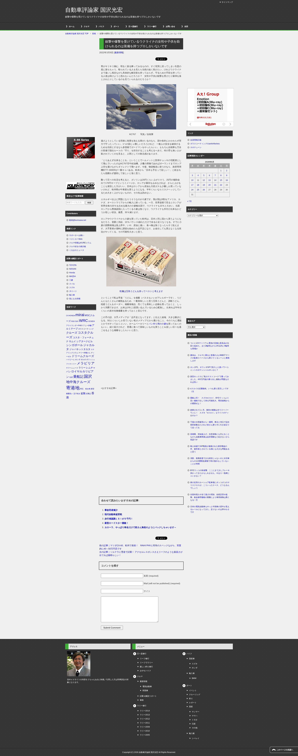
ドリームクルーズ (83, 356)
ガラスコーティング (86, 329)
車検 (142, 700)
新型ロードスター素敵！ (117, 523)
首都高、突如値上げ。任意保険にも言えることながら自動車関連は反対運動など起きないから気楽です (209, 437)
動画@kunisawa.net (77, 220)
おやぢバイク (145, 671)
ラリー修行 (151, 26)
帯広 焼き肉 (85, 389)
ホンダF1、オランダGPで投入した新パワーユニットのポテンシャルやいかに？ (209, 368)
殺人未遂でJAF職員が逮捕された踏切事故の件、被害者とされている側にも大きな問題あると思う (209, 449)
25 (198, 190)
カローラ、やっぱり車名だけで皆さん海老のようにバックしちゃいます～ (140, 527)
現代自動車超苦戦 (113, 514)
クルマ (86, 26)
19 (204, 185)
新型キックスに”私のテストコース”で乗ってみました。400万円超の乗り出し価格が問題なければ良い (209, 379)
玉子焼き (76, 393)
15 (221, 180)
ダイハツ (73, 291)
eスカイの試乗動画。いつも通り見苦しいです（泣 (209, 390)
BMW (194, 678)
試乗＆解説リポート (148, 696)
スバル (72, 284)
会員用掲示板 (195, 140)
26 (204, 190)
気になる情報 (74, 299)
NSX (73, 321)
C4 (67, 315)
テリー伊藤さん (84, 353)
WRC (83, 320)
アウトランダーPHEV (74, 325)
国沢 (88, 376)
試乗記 (88, 393)
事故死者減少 (111, 510)
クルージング (194, 694)
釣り (191, 698)
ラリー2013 (145, 715)
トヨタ (194, 720)
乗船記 (78, 377)
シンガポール (74, 345)
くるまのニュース (76, 250)
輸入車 (72, 295)
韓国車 (145, 690)
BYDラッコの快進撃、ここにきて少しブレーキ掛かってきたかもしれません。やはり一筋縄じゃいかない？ (210, 473)
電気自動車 (147, 686)
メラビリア (86, 363)
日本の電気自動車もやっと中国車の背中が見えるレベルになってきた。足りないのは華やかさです (209, 509)
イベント (192, 690)
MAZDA (72, 276)
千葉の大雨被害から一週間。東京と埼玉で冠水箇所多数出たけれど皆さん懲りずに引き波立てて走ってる (209, 425)
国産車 (192, 659)
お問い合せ (170, 26)
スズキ (72, 287)
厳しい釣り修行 (146, 667)
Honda (72, 273)
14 (215, 180)
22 (221, 185)
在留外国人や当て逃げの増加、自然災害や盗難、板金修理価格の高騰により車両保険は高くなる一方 (209, 497)
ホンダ (77, 359)
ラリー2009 (145, 727)
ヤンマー (195, 712)
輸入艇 (192, 733)
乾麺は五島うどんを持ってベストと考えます (141, 291)
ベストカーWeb (75, 239)
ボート (116, 26)
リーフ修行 (144, 659)
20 (209, 185)
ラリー (82, 367)
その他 (194, 728)
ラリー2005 (145, 735)
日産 (194, 724)
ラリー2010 (145, 731)
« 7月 (189, 201)
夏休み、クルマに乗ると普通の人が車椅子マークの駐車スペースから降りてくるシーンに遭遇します (209, 358)
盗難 (83, 393)
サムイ (72, 341)
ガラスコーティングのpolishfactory (205, 144)
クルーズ (71, 332)
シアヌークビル (84, 341)
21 (215, 185)
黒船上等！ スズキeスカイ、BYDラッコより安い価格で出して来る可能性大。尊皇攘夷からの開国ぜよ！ (209, 401)
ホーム (71, 26)
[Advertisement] (141, 363)
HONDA (72, 315)
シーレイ (195, 738)
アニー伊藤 (87, 325)
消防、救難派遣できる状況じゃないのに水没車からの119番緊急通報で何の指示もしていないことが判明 (209, 461)
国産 (191, 707)
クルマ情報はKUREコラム (80, 243)
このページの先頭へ (284, 750)
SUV (77, 321)
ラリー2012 (145, 719)
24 (192, 190)
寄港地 (73, 387)
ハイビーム (70, 359)
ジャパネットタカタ (79, 349)
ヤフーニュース (72, 368)
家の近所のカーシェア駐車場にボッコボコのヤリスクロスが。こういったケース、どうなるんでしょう (209, 485)
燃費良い (69, 393)
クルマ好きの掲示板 (77, 246)
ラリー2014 (145, 711)
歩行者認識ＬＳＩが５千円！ (119, 518)
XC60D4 (91, 321)
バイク (101, 26)
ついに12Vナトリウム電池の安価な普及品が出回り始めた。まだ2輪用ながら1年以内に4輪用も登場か (209, 346)
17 (192, 185)
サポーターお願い (76, 235)
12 (204, 180)
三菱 (71, 280)
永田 (186, 26)
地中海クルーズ (78, 382)
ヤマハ (194, 716)
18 (198, 185)
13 (209, 180)
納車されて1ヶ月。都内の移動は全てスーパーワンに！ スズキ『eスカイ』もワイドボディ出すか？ (209, 413)
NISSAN (72, 269)
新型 (92, 389)
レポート (192, 703)
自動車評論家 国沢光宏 (94, 10)
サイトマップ (227, 2)
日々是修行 (133, 26)
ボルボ (83, 359)
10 (192, 180)
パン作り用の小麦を (158, 323)
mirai (79, 315)
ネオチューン (195, 147)
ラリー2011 (145, 723)
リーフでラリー (146, 663)
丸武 (71, 377)
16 (227, 180)
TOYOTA (73, 265)
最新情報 (119, 52)
